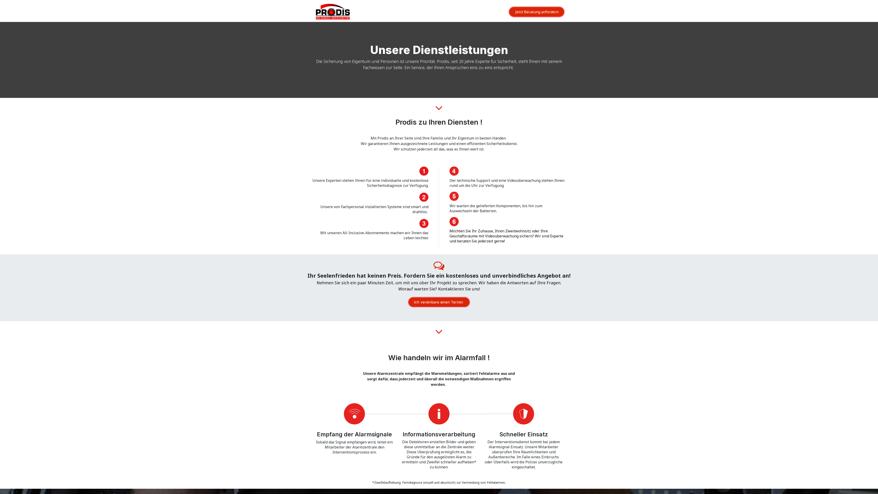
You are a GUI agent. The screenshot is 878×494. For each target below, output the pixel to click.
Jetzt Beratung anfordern (536, 11)
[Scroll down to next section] (439, 108)
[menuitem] (467, 13)
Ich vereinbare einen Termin (439, 302)
